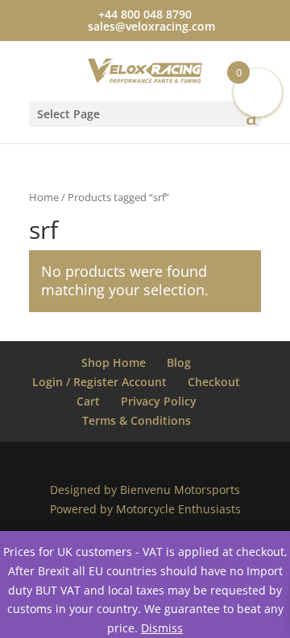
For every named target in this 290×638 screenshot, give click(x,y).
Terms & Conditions (136, 420)
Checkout (214, 381)
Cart (88, 401)
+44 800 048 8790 (145, 14)
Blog (179, 362)
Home (44, 197)
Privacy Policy (159, 401)
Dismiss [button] (162, 628)
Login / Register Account (99, 381)
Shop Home (113, 362)
